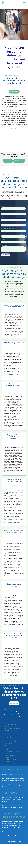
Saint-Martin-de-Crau (12, 752)
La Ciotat (8, 730)
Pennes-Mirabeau (10, 724)
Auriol (7, 748)
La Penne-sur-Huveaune (12, 728)
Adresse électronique (6, 211)
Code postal (4, 234)
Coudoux (7, 757)
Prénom (3, 206)
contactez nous (18, 774)
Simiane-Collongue (11, 740)
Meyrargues (8, 734)
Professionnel (19, 161)
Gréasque (8, 746)
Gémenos (8, 754)
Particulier (8, 161)
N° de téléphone (5, 222)
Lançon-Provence (10, 759)
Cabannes (8, 726)
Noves (7, 761)
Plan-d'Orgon (9, 736)
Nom (2, 217)
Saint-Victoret (9, 755)
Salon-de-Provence (11, 744)
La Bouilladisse (9, 750)
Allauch (7, 732)
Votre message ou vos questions (8, 245)
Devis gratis (14, 91)
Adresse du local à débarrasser (8, 228)
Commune (3, 239)
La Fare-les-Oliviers (11, 738)
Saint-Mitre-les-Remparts (13, 742)
